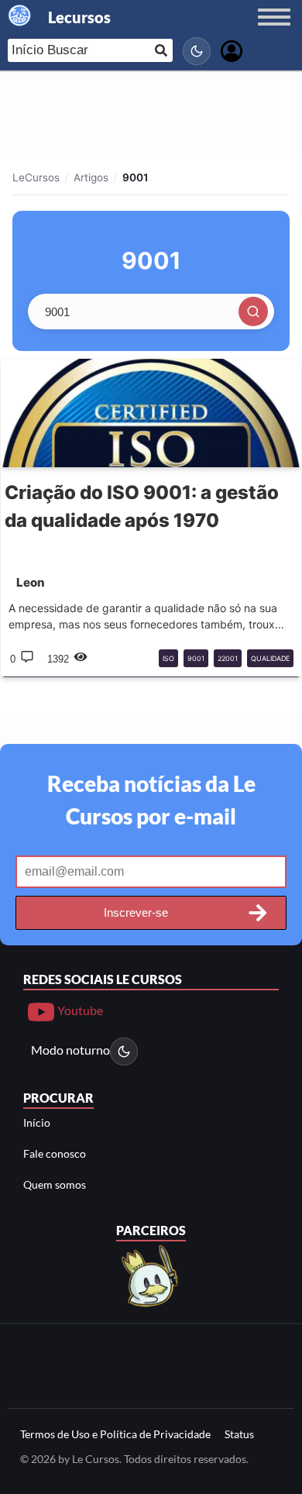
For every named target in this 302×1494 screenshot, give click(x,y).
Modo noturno (70, 1049)
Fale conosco (54, 1153)
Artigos (91, 177)
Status (239, 1434)
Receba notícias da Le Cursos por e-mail (151, 799)
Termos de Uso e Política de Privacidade (115, 1434)
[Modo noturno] (197, 51)
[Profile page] (231, 49)
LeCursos (36, 177)
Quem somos (54, 1184)
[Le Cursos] (151, 1274)
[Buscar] (253, 311)
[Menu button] (274, 31)
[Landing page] (20, 15)
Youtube (79, 1010)
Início (36, 1122)
